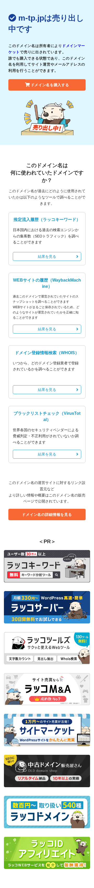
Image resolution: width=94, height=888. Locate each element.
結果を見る (47, 256)
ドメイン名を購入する (50, 85)
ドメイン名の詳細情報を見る (47, 514)
